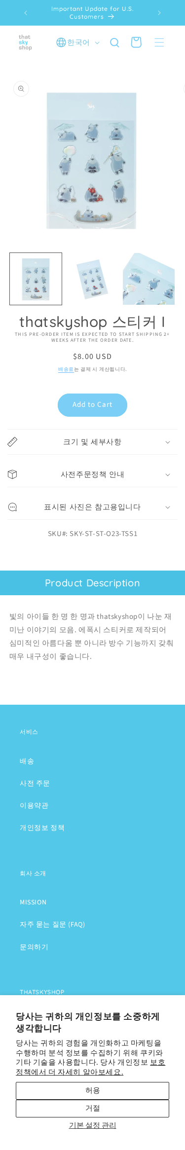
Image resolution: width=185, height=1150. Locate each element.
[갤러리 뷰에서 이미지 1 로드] (36, 279)
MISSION (33, 902)
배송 (27, 761)
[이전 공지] (26, 13)
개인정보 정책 (42, 828)
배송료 (66, 369)
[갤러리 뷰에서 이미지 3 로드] (149, 279)
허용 (92, 1090)
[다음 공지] (159, 13)
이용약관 (34, 806)
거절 (92, 1108)
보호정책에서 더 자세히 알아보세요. (90, 1067)
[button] (159, 42)
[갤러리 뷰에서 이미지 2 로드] (92, 279)
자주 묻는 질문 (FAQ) (52, 925)
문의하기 (34, 947)
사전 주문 (35, 784)
